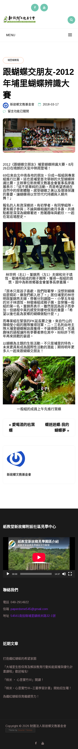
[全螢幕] (70, 574)
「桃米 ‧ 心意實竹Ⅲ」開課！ (23, 679)
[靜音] (64, 574)
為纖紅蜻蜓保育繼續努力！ (21, 696)
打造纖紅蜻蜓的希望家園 (19, 658)
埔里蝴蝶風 (13, 60)
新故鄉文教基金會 (22, 104)
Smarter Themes (25, 730)
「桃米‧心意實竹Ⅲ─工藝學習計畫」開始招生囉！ (37, 688)
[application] (39, 557)
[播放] (8, 574)
